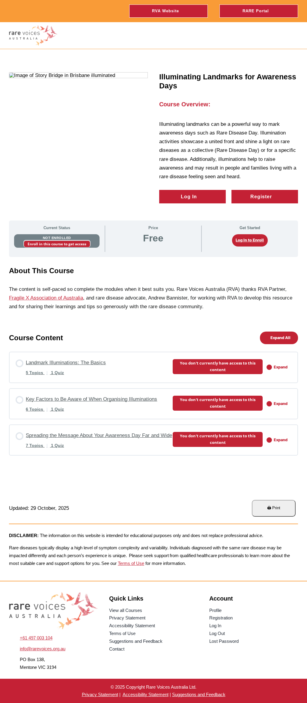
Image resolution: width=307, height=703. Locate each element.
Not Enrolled (57, 238)
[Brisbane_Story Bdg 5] (53, 594)
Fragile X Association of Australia (46, 298)
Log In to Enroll (250, 240)
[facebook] (11, 11)
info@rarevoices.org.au (42, 648)
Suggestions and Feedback (198, 694)
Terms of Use (131, 563)
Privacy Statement (100, 694)
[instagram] (22, 11)
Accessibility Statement (145, 694)
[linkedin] (33, 11)
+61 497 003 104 (36, 637)
